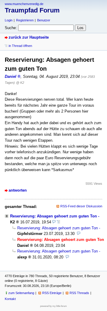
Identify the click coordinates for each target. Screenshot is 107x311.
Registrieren (25, 20)
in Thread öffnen (20, 46)
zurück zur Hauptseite (29, 37)
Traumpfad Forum (32, 10)
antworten (18, 190)
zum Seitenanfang (21, 293)
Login (8, 20)
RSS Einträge (52, 293)
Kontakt (10, 299)
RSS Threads (79, 293)
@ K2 (20, 82)
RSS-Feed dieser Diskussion (81, 206)
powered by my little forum (53, 306)
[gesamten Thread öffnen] (58, 222)
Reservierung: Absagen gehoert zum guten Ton (53, 216)
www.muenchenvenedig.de (24, 4)
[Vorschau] (54, 222)
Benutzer (43, 20)
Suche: (11, 28)
